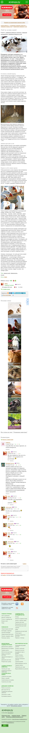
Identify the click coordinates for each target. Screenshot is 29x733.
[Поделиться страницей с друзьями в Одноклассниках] (8, 292)
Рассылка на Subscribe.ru (17, 608)
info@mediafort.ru (10, 722)
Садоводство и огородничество (19, 614)
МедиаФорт (10, 712)
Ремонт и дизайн (5, 678)
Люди (3, 622)
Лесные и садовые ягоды (21, 618)
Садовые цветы (5, 650)
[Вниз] (27, 304)
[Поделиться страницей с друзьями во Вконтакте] (9, 292)
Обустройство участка (21, 643)
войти (4, 575)
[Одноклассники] (22, 604)
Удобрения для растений (21, 631)
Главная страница (7, 613)
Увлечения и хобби (6, 694)
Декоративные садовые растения (7, 644)
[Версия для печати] (13, 295)
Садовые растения (19, 622)
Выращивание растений (20, 624)
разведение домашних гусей (20, 26)
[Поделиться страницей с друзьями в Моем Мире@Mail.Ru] (11, 292)
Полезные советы (6, 638)
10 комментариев (6, 289)
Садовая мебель (19, 665)
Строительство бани (6, 681)
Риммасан (8, 442)
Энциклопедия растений (7, 628)
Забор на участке (19, 656)
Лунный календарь (6, 632)
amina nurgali (9, 507)
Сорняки (17, 627)
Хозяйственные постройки (8, 680)
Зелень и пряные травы (20, 620)
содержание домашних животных (18, 25)
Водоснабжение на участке (21, 668)
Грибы (16, 629)
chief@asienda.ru (23, 719)
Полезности (5, 627)
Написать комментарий (7, 439)
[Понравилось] (19, 444)
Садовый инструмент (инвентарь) (6, 671)
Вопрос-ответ (5, 621)
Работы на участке (6, 687)
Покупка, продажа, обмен (7, 636)
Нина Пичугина (15, 719)
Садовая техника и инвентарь (7, 666)
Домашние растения (6, 659)
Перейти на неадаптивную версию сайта (14, 22)
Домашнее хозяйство (7, 686)
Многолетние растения (7, 652)
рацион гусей (7, 273)
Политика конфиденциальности (14, 717)
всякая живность (5, 25)
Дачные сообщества (6, 617)
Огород (17, 616)
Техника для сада (6, 668)
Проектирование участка (21, 663)
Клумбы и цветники (19, 648)
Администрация (16, 715)
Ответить (7, 449)
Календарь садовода (6, 630)
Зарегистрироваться (7, 573)
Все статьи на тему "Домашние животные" (14, 432)
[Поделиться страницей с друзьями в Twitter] (13, 292)
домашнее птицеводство (6, 26)
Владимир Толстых (10, 463)
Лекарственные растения (7, 634)
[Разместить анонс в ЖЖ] (23, 292)
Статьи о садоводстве (7, 619)
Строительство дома (6, 676)
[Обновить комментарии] (27, 301)
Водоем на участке (19, 650)
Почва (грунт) (18, 633)
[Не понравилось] (17, 444)
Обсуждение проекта (16, 705)
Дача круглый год (6, 689)
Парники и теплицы (19, 637)
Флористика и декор (6, 661)
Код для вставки (7, 295)
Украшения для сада (20, 667)
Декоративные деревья (7, 646)
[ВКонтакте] (17, 604)
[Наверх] (27, 299)
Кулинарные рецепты (6, 696)
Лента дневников (6, 615)
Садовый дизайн (19, 661)
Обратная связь (6, 715)
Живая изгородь (19, 655)
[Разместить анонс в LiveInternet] (17, 292)
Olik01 (5, 277)
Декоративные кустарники (8, 648)
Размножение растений (20, 625)
